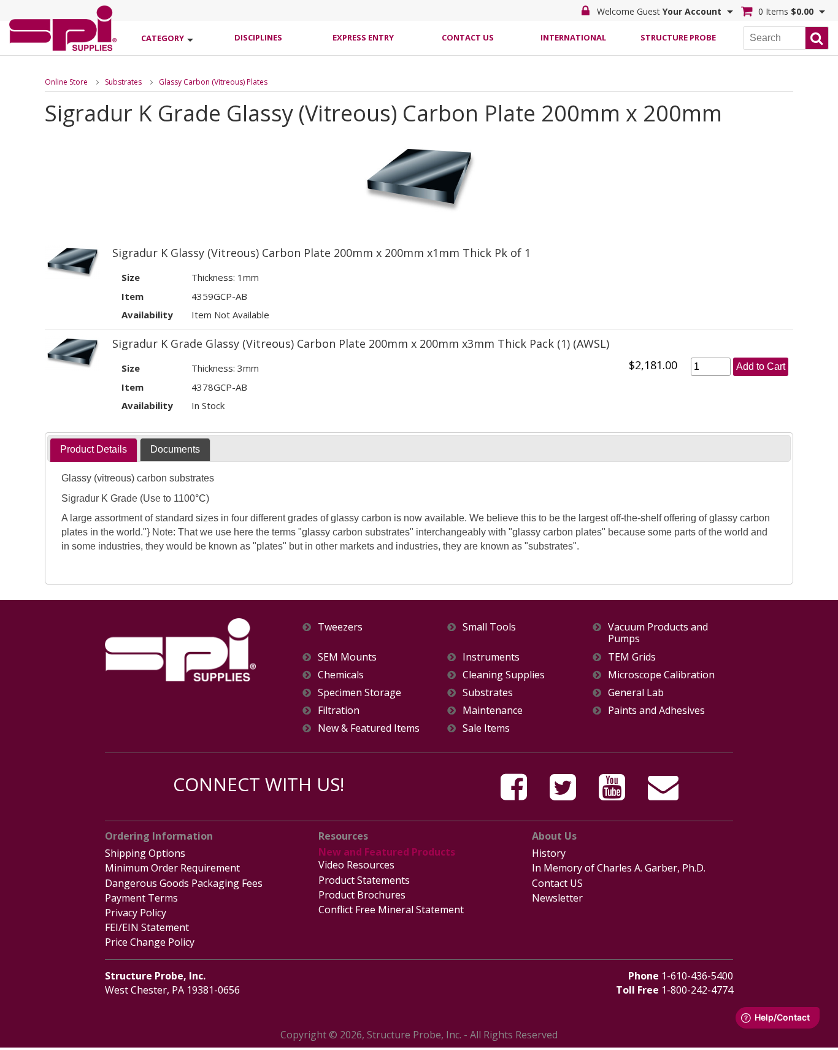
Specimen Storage (359, 693)
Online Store (66, 82)
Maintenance (493, 710)
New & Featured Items (369, 728)
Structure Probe (678, 37)
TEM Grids (632, 657)
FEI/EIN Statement (147, 927)
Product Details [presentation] (93, 449)
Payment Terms (141, 898)
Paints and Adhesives (656, 710)
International (573, 37)
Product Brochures (362, 895)
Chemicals (341, 675)
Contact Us (468, 37)
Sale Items (486, 728)
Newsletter (557, 898)
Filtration (338, 710)
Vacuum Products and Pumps (658, 633)
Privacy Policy (135, 912)
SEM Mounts (347, 657)
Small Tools (489, 627)
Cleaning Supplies (504, 675)
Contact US (557, 883)
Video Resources (356, 865)
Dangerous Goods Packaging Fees (184, 883)
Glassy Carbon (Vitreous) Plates (213, 82)
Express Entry (363, 37)
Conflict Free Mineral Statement (391, 909)
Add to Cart (760, 366)
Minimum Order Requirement (172, 868)
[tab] (93, 450)
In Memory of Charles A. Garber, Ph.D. (618, 868)
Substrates (123, 82)
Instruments (491, 657)
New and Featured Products (386, 852)
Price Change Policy (149, 942)
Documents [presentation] (175, 449)
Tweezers (340, 627)
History (549, 853)
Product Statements (364, 880)
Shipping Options (145, 853)
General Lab (636, 693)
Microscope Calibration (661, 675)
